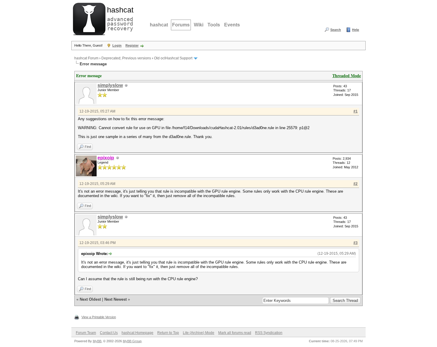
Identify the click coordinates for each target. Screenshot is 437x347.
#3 (355, 243)
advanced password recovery (119, 18)
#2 (355, 184)
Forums (181, 24)
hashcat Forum (86, 58)
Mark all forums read (234, 333)
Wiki (198, 24)
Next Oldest (90, 299)
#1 (355, 111)
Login (117, 45)
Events (232, 24)
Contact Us (109, 333)
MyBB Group (132, 341)
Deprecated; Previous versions (126, 58)
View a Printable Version (98, 317)
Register (132, 45)
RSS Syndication (268, 333)
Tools (214, 24)
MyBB (97, 341)
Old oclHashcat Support (173, 58)
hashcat (159, 24)
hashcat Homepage (137, 333)
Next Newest (115, 299)
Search (335, 29)
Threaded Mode (346, 75)
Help (355, 29)
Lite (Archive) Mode (198, 333)
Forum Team (86, 333)
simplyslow (110, 85)
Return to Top (168, 333)
